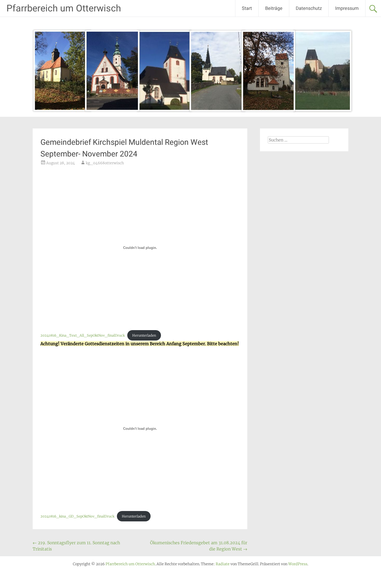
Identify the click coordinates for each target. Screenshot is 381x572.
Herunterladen (144, 335)
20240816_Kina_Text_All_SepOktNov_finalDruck (82, 335)
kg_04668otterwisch (105, 163)
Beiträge (274, 8)
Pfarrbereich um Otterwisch (63, 8)
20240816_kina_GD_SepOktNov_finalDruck (77, 516)
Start (247, 8)
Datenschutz (309, 8)
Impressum (347, 8)
